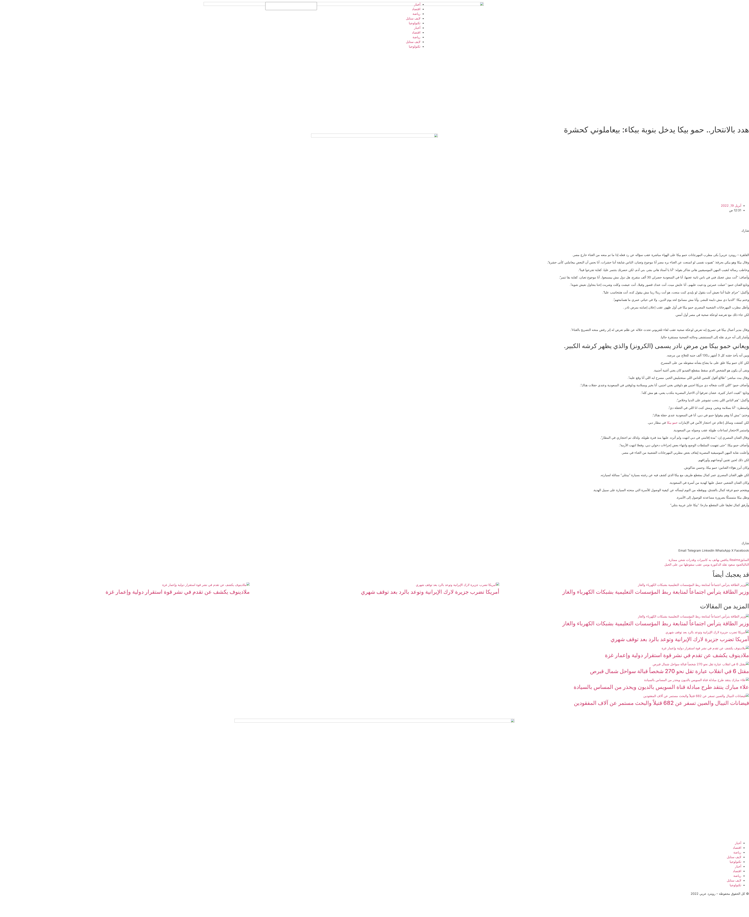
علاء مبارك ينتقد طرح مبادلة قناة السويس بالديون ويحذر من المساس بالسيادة (661, 687)
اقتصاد (416, 9)
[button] (741, 550)
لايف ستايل (413, 18)
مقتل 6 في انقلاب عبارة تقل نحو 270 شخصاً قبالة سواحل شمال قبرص (669, 671)
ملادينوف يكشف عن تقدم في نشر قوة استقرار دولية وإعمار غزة (178, 591)
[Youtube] (346, 7)
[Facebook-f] (368, 7)
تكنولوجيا (414, 23)
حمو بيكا (672, 422)
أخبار (417, 4)
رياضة (416, 14)
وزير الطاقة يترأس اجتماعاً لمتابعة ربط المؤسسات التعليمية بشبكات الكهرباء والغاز (655, 591)
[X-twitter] (357, 7)
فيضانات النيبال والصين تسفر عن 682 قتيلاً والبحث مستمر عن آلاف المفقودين (661, 703)
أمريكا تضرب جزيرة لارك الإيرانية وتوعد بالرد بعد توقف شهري (430, 591)
